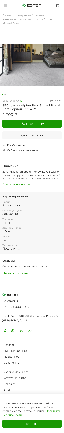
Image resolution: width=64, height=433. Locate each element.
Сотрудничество (15, 377)
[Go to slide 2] (5, 94)
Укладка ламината (16, 372)
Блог (7, 389)
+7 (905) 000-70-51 (16, 306)
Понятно (32, 424)
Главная (7, 15)
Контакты (10, 383)
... (51, 15)
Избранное (11, 356)
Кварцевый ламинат (31, 15)
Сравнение (11, 362)
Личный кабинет (15, 350)
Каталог (9, 344)
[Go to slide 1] (2, 94)
